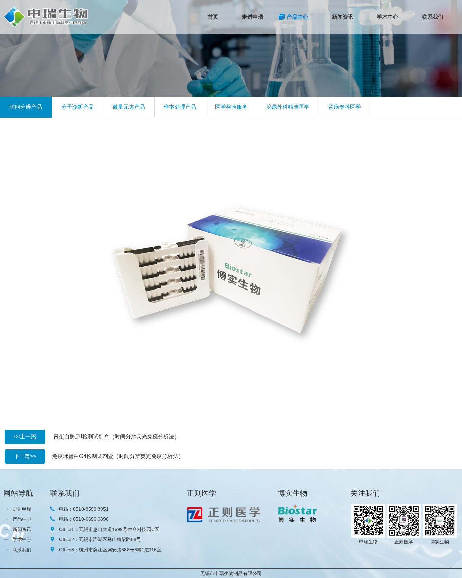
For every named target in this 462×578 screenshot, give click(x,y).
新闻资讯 (342, 17)
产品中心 (297, 17)
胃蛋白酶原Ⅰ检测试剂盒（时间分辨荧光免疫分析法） (116, 437)
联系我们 (432, 17)
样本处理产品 (180, 107)
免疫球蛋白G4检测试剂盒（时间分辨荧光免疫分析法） (118, 456)
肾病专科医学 (344, 107)
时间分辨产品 (25, 107)
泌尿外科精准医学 (287, 107)
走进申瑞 (252, 17)
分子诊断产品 (77, 107)
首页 (213, 17)
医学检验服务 (231, 107)
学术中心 (387, 17)
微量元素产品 (129, 107)
